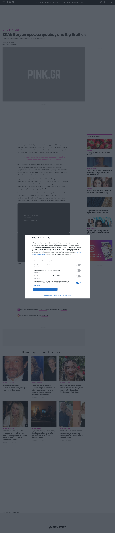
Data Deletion (48, 295)
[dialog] (57, 266)
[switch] (78, 265)
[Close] (86, 238)
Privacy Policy (67, 295)
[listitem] (57, 261)
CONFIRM (45, 289)
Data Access (57, 295)
